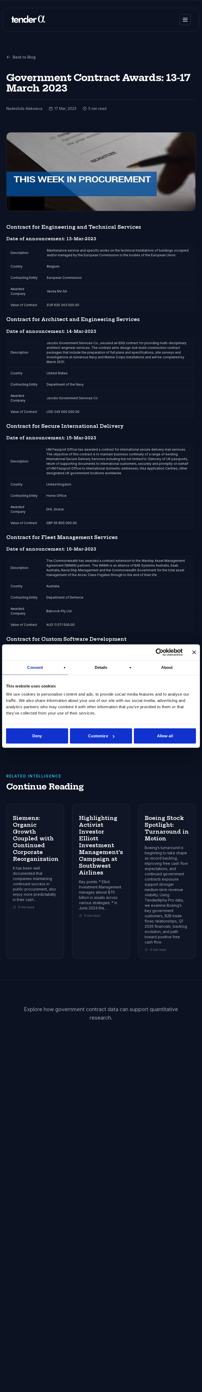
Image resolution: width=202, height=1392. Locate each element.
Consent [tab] (35, 667)
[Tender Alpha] (28, 19)
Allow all (165, 736)
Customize (98, 736)
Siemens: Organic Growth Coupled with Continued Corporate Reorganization (36, 838)
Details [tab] (101, 667)
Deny (37, 736)
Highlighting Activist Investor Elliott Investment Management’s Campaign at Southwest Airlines (101, 845)
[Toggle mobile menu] (185, 19)
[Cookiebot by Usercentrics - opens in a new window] (160, 652)
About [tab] (167, 667)
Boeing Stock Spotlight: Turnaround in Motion (167, 828)
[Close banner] (194, 652)
